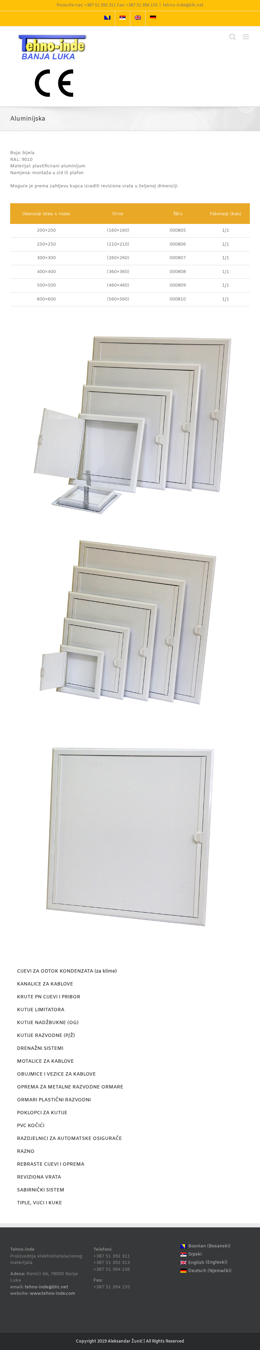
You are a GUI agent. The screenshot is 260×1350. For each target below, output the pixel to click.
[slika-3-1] (130, 522)
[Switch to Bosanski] (107, 18)
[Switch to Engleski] (137, 18)
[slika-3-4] (130, 329)
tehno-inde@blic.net (183, 5)
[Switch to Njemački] (153, 18)
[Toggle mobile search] (232, 36)
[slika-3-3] (130, 730)
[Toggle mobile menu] (246, 36)
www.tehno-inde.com (52, 1293)
